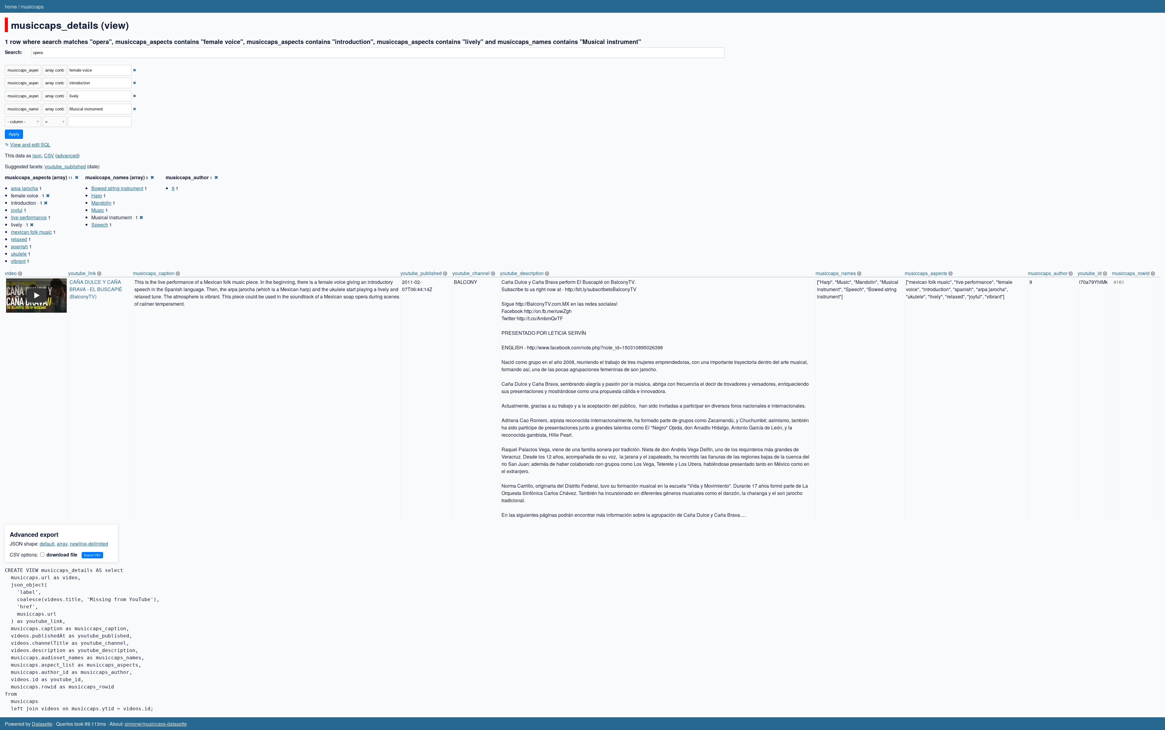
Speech (99, 224)
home (11, 6)
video (11, 273)
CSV (49, 155)
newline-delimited (89, 543)
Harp (96, 195)
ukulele (19, 253)
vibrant (18, 260)
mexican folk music (31, 231)
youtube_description (522, 273)
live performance (29, 217)
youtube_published (65, 166)
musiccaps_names (836, 273)
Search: (13, 52)
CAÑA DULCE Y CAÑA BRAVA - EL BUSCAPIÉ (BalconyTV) (96, 289)
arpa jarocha (24, 188)
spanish (19, 246)
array (62, 543)
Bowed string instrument (117, 188)
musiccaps (32, 6)
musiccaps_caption (153, 273)
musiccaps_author (1047, 273)
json (37, 155)
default (47, 543)
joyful (16, 210)
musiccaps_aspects (926, 273)
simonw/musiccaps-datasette (156, 723)
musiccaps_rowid (1131, 273)
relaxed (19, 239)
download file (61, 554)
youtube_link (82, 273)
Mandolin (101, 202)
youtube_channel (471, 273)
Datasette (42, 723)
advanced (67, 155)
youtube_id (1090, 273)
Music (97, 210)
